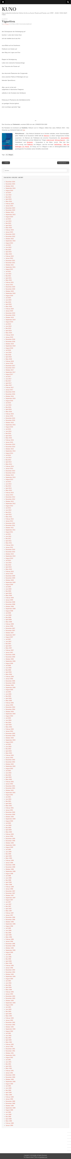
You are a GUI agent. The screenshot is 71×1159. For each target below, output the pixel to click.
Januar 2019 (9, 337)
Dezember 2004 (10, 707)
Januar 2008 (9, 626)
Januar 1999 (9, 862)
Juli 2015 (8, 429)
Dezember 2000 (10, 812)
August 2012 (9, 505)
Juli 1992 (8, 1033)
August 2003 (9, 742)
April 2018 (9, 357)
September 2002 (10, 766)
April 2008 (9, 619)
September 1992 (10, 1029)
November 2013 (10, 473)
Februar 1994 (10, 992)
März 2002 (9, 779)
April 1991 (9, 1066)
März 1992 (9, 1042)
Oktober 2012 (10, 501)
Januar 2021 (9, 284)
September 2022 (10, 241)
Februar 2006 (10, 676)
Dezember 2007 (10, 628)
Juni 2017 (8, 379)
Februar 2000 (10, 834)
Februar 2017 (10, 387)
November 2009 (10, 578)
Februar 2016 (10, 414)
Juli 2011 (8, 534)
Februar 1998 (10, 886)
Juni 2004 (8, 720)
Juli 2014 (8, 455)
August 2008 (9, 611)
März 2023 (9, 227)
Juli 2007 (8, 639)
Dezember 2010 (10, 549)
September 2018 (10, 346)
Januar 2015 (9, 442)
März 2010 (9, 569)
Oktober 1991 (10, 1053)
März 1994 (9, 989)
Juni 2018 (8, 352)
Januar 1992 (9, 1046)
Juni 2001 (8, 799)
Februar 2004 (10, 729)
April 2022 (9, 251)
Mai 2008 (8, 617)
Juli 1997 (8, 902)
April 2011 (8, 541)
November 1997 (10, 893)
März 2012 (9, 516)
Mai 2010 (8, 565)
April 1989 (9, 1119)
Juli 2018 (8, 350)
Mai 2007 (8, 643)
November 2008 (10, 604)
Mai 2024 (8, 197)
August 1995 (9, 952)
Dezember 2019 (10, 313)
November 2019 (10, 315)
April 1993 (9, 1013)
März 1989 (9, 1121)
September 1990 (10, 1081)
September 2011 (10, 530)
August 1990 (9, 1083)
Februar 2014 (10, 466)
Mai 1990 (8, 1090)
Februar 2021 (10, 282)
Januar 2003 (9, 757)
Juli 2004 (8, 718)
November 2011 (10, 525)
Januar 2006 (9, 678)
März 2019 (9, 332)
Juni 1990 (8, 1088)
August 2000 (9, 821)
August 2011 (9, 532)
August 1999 (9, 847)
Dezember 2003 (10, 733)
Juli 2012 (8, 508)
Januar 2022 (9, 258)
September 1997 (10, 897)
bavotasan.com (43, 1157)
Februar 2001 (10, 808)
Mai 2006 (8, 670)
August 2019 (9, 322)
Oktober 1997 (10, 895)
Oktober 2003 (10, 738)
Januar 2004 (9, 731)
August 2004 (9, 716)
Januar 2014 (9, 468)
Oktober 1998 (10, 869)
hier (24, 130)
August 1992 (9, 1031)
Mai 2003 (8, 748)
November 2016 (10, 394)
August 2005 (9, 689)
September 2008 (10, 608)
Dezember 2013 (10, 470)
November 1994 (10, 972)
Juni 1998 (8, 878)
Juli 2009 (8, 586)
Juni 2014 (8, 457)
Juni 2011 (8, 536)
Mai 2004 (8, 722)
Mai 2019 (8, 328)
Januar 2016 (9, 416)
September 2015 (10, 424)
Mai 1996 (8, 932)
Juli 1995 (8, 954)
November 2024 (10, 184)
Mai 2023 (8, 223)
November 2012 (10, 499)
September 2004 (10, 713)
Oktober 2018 (10, 343)
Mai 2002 (8, 775)
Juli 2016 (8, 403)
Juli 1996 (8, 928)
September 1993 (10, 1002)
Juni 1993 (8, 1009)
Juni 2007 (8, 641)
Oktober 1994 (10, 974)
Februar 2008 (10, 624)
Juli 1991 (8, 1059)
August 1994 (9, 978)
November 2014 (10, 446)
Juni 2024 (8, 195)
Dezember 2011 (10, 523)
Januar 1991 (9, 1073)
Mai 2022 (8, 249)
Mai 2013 (8, 486)
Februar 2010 (10, 571)
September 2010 (10, 556)
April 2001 (9, 803)
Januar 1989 (9, 1125)
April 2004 (9, 724)
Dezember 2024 (10, 181)
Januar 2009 (9, 600)
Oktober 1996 (10, 921)
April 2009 (9, 593)
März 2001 (9, 805)
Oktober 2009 (10, 580)
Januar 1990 (9, 1099)
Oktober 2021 (10, 265)
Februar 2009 (10, 597)
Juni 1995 (8, 957)
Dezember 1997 (10, 891)
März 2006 (9, 674)
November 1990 (10, 1077)
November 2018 (10, 341)
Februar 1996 (10, 939)
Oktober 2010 (10, 554)
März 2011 (9, 543)
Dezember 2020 (10, 286)
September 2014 (10, 451)
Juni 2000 (8, 825)
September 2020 (10, 293)
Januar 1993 (9, 1020)
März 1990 (9, 1094)
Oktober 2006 (10, 659)
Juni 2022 (8, 247)
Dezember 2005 (10, 681)
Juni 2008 (8, 615)
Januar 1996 (9, 941)
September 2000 (10, 819)
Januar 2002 (9, 783)
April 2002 (9, 777)
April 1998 (9, 882)
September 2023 (10, 214)
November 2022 (10, 236)
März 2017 (9, 385)
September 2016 (10, 398)
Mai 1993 (8, 1011)
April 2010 (9, 567)
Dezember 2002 (10, 759)
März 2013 (9, 490)
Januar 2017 (9, 389)
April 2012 (9, 514)
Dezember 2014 (10, 444)
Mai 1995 (8, 959)
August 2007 (9, 637)
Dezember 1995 (10, 943)
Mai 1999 (8, 854)
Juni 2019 (8, 326)
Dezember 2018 (10, 339)
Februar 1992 (10, 1044)
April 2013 (9, 488)
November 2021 (10, 262)
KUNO (9, 9)
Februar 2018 (10, 361)
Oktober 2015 (10, 422)
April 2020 (9, 304)
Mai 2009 (8, 591)
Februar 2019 (10, 335)
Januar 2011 (9, 547)
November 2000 (10, 814)
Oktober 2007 (10, 632)
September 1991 (10, 1055)
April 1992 (9, 1040)
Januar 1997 (9, 915)
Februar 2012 (10, 519)
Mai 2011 (8, 538)
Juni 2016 (8, 405)
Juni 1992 (8, 1035)
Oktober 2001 (10, 790)
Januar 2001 (9, 810)
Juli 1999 (8, 849)
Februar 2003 (10, 755)
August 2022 (9, 243)
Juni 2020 (8, 300)
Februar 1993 (10, 1018)
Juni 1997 (8, 904)
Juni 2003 (8, 746)
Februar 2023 (10, 230)
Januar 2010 (9, 573)
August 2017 (9, 374)
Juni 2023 (8, 221)
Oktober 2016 (10, 396)
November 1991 (10, 1051)
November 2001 (10, 788)
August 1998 (9, 873)
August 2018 (9, 348)
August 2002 (9, 768)
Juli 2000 (8, 823)
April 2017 (9, 383)
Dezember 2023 (10, 208)
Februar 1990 (10, 1097)
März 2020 (9, 306)
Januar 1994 (9, 994)
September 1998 (10, 871)
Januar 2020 (9, 311)
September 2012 (10, 503)
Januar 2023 (9, 232)
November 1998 (10, 867)
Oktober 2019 (10, 317)
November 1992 (10, 1024)
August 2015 (9, 427)
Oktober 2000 (10, 816)
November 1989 (10, 1103)
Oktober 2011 (10, 527)
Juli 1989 (8, 1112)
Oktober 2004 (10, 711)
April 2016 (9, 409)
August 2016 (9, 400)
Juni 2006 (8, 667)
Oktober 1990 (10, 1079)
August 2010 (9, 558)
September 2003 (10, 740)
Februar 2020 (10, 308)
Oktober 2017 (10, 370)
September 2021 (10, 267)
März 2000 (9, 832)
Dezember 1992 (10, 1022)
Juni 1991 (8, 1062)
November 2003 (10, 735)
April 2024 (9, 199)
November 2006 (10, 657)
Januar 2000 (9, 836)
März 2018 (9, 359)
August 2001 (9, 794)
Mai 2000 (8, 827)
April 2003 (9, 751)
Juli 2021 (8, 271)
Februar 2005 (10, 702)
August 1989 (9, 1110)
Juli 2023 (8, 219)
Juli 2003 (8, 744)
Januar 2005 (9, 705)
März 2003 (9, 753)
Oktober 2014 (10, 449)
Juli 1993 (8, 1007)
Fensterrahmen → (63, 162)
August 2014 (9, 453)
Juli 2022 (8, 245)
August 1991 (9, 1057)
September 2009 (10, 582)
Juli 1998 (8, 875)
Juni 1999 (8, 851)
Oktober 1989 (10, 1105)
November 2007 (10, 630)
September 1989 (10, 1108)
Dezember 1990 (10, 1075)
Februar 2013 (10, 492)
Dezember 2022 (10, 234)
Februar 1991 (10, 1070)
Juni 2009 (8, 589)
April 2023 (9, 225)
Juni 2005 (8, 694)
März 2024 (9, 201)
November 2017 (10, 367)
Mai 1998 (8, 880)
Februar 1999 (10, 860)
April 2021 (9, 278)
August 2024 (9, 190)
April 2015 (9, 435)
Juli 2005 (8, 692)
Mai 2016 (8, 407)
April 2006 (9, 672)
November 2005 (10, 683)
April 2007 (9, 646)
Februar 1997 (10, 913)
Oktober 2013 (10, 475)
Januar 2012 (9, 521)
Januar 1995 (9, 967)
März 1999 (9, 858)
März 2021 (9, 280)
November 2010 (10, 551)
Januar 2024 (9, 205)
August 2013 (9, 479)
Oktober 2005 (10, 685)
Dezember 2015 (10, 418)
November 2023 (10, 210)
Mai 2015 (8, 433)
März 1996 (9, 937)
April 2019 (9, 330)
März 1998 (9, 884)
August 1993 (9, 1005)
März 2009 (9, 595)
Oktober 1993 (10, 1000)
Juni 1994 (8, 983)
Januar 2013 (9, 495)
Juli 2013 (8, 481)
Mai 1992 (8, 1038)
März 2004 (9, 727)
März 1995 (9, 963)
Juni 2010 (8, 562)
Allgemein (5, 19)
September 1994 (10, 976)
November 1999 (10, 840)
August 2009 (9, 584)
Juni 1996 (8, 930)
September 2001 (10, 792)
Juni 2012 (8, 510)
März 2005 (9, 700)
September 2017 (10, 372)
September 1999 (10, 845)
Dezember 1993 (10, 996)
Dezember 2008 (10, 602)
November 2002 (10, 762)
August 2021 (9, 269)
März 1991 (9, 1068)
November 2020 (10, 289)
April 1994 (9, 987)
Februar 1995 (10, 965)
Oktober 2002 (10, 764)
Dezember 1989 (10, 1101)
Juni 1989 (8, 1114)
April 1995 (9, 961)
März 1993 (9, 1016)
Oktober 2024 (10, 186)
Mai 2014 (8, 460)
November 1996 (10, 919)
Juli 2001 (8, 797)
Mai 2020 (8, 302)
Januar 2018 (9, 363)
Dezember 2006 (10, 654)
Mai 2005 (8, 696)
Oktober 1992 (10, 1027)
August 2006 (9, 663)
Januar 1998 (9, 889)
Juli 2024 (8, 192)
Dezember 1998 (10, 864)
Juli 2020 (8, 297)
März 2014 (9, 464)
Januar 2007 (9, 652)
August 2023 (9, 216)
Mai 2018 (8, 354)
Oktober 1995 (10, 948)
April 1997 (9, 908)
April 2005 (9, 698)
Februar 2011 (10, 545)
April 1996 (9, 935)
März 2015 (9, 438)
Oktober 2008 (10, 606)
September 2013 (10, 477)
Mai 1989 (8, 1116)
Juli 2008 (8, 613)
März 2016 (9, 411)
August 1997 (9, 900)
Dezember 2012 (10, 497)
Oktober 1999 (10, 843)
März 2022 (9, 254)
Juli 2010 (8, 560)
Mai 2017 (8, 381)
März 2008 (9, 622)
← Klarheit (6, 162)
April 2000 (9, 829)
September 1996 (10, 924)
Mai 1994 (8, 985)
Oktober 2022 (10, 238)
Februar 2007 (10, 650)
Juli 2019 (8, 324)
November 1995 (10, 945)
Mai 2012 (8, 512)
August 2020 (9, 295)
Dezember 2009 (10, 576)
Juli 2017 (8, 376)
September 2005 (10, 687)
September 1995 (10, 950)
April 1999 (9, 856)
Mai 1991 (8, 1064)
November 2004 (10, 709)
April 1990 (9, 1092)
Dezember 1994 (10, 970)
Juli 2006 (8, 665)
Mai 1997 (8, 906)
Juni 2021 (8, 273)
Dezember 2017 (10, 365)
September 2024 (10, 188)
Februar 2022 (10, 256)
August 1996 (9, 926)
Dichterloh (30, 142)
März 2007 (9, 648)
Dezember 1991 (10, 1048)
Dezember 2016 (10, 392)
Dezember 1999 (10, 838)
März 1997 (9, 910)
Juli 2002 (8, 770)
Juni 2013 (8, 484)
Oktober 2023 (10, 212)
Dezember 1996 (10, 917)
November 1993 (10, 998)
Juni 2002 (8, 773)
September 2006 (10, 661)
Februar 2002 (10, 781)
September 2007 (10, 635)
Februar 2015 (10, 440)
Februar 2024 (10, 203)
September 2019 (10, 319)
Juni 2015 (8, 431)
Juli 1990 (8, 1086)
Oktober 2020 (10, 291)
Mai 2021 (8, 276)
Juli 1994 (8, 981)
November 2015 (10, 420)
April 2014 (9, 462)
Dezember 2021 (10, 260)
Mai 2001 (8, 801)
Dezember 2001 (10, 786)
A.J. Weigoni (6, 24)
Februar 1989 (10, 1123)
